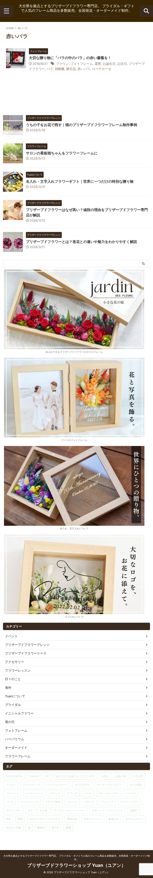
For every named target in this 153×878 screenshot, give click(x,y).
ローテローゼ (101, 69)
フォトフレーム (82, 64)
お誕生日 (109, 64)
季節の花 (72, 819)
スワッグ (72, 793)
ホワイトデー (13, 810)
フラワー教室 (52, 801)
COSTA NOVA (14, 776)
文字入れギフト (135, 819)
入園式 (133, 810)
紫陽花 (41, 827)
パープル (131, 793)
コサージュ (12, 793)
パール (10, 801)
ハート (88, 793)
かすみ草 (138, 776)
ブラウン (62, 64)
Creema (34, 776)
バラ (50, 69)
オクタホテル (82, 784)
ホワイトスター (129, 801)
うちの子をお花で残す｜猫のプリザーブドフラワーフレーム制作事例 (81, 125)
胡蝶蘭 (59, 69)
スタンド (55, 793)
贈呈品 (71, 69)
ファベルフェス (29, 801)
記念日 (122, 64)
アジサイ (11, 784)
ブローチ (89, 801)
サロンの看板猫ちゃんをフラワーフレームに (62, 153)
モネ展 (43, 810)
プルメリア (107, 801)
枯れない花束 (13, 827)
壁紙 (20, 819)
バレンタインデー (108, 793)
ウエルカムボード (57, 784)
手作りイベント (93, 819)
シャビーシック (34, 793)
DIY (47, 776)
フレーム (72, 801)
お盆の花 (121, 776)
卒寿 (8, 819)
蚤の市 (55, 827)
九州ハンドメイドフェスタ (107, 810)
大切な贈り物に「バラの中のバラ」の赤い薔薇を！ (70, 58)
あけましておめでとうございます (75, 776)
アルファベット (32, 784)
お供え (105, 776)
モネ (30, 810)
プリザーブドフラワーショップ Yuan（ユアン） (76, 15)
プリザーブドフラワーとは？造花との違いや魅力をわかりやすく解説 (81, 242)
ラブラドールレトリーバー (69, 810)
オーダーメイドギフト (110, 784)
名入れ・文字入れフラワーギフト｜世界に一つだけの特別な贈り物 (79, 181)
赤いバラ (83, 69)
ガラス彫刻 (135, 784)
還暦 (98, 64)
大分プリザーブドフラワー (44, 819)
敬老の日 (114, 819)
